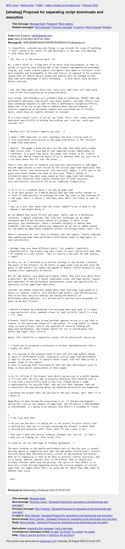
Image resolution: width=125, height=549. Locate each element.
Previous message (62, 27)
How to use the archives (33, 535)
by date (55, 532)
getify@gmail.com (42, 35)
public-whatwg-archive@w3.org (63, 5)
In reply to (79, 27)
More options (66, 24)
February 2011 (90, 5)
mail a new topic (64, 528)
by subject (77, 532)
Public (39, 5)
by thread (65, 532)
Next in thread (93, 27)
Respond (52, 24)
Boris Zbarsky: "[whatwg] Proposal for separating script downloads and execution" (69, 515)
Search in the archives (61, 535)
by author (90, 532)
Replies (107, 27)
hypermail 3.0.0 (48, 541)
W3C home (12, 5)
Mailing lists (27, 5)
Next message (42, 27)
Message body (37, 24)
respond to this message (40, 528)
